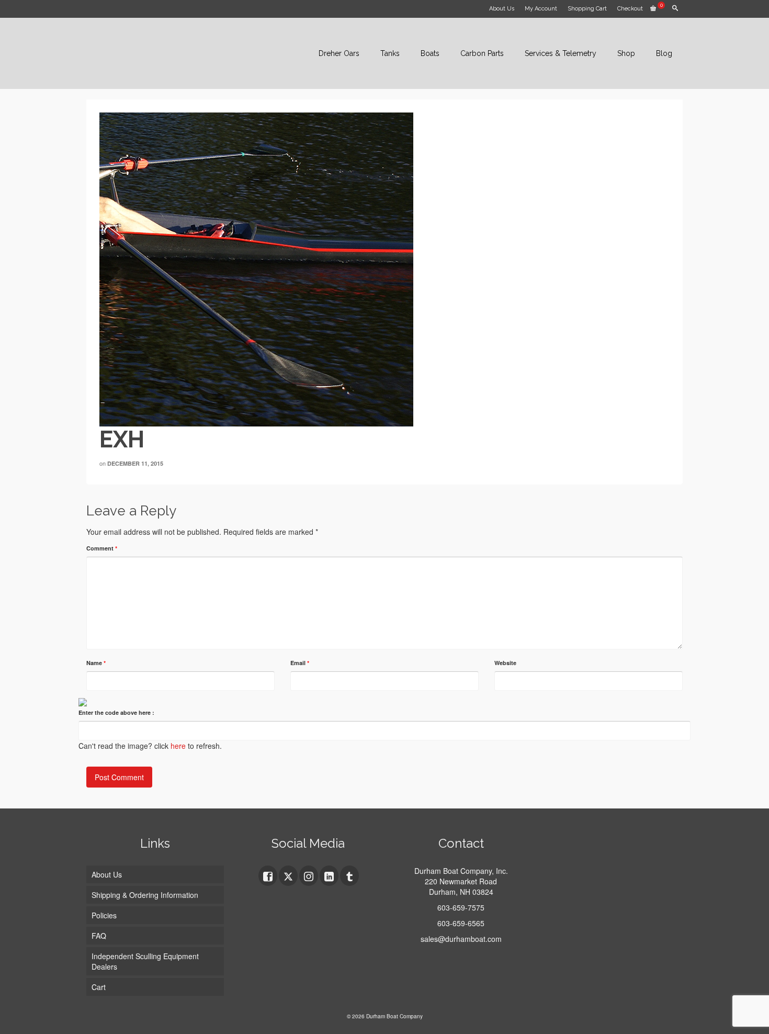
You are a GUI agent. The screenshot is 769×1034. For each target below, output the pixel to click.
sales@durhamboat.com (461, 939)
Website (505, 663)
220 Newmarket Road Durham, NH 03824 (461, 886)
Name (96, 663)
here (178, 745)
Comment (101, 548)
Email (299, 663)
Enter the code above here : (116, 712)
